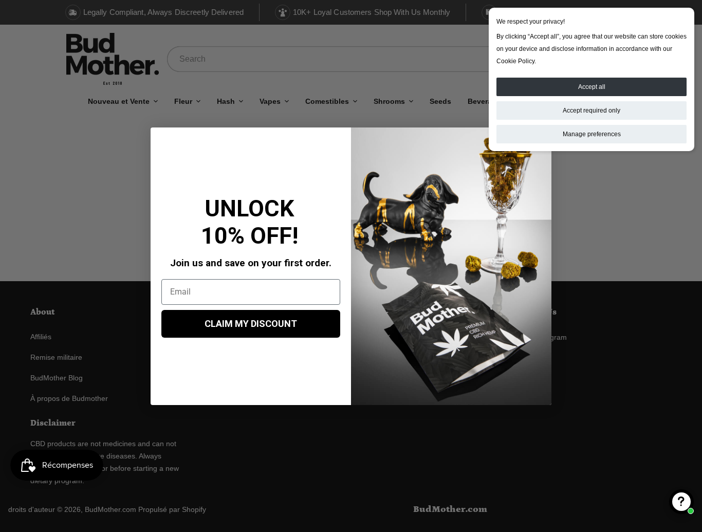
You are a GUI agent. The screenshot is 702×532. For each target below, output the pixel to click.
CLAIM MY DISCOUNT (251, 323)
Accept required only (591, 110)
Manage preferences (592, 134)
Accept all (591, 86)
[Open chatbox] (681, 501)
